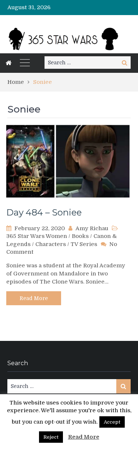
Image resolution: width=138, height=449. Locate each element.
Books (80, 236)
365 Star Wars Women (36, 236)
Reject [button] (51, 437)
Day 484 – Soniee (44, 212)
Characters (50, 244)
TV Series (84, 244)
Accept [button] (112, 422)
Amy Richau (91, 228)
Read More (34, 298)
